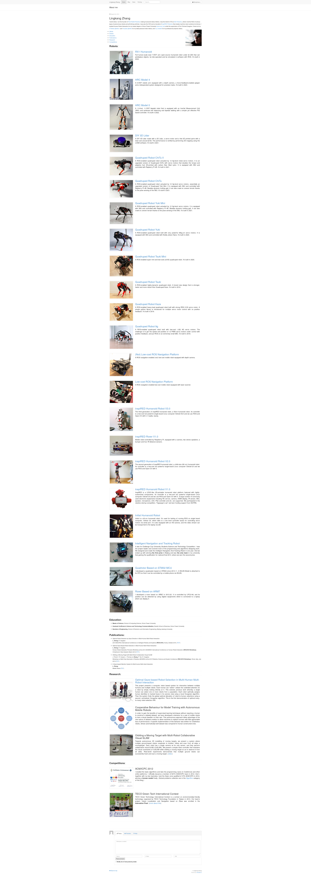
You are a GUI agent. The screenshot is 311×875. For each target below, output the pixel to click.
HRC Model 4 (142, 79)
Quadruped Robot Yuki (147, 229)
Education (112, 36)
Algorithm (189, 778)
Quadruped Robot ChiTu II (149, 157)
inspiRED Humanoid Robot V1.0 (152, 489)
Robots (111, 33)
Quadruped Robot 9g (146, 326)
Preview (128, 833)
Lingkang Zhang (114, 2)
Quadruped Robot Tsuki (148, 282)
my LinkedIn (158, 28)
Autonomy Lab (160, 26)
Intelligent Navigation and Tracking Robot (157, 543)
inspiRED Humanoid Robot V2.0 (152, 461)
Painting (140, 2)
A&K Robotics (178, 22)
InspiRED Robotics (167, 24)
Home (123, 2)
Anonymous (196, 2)
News (133, 2)
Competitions (113, 42)
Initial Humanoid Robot (147, 515)
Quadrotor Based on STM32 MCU (153, 567)
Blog (129, 2)
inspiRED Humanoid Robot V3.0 (152, 408)
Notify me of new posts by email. (127, 862)
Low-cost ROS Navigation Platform (154, 381)
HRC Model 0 (142, 105)
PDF (178, 643)
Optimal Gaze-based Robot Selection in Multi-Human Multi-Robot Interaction (167, 681)
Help (135, 833)
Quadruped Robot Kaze (148, 304)
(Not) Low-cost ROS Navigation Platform (157, 354)
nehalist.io (199, 872)
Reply (120, 833)
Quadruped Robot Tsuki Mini (150, 256)
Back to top (114, 870)
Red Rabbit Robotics (134, 22)
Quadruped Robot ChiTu (148, 181)
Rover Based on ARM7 (147, 591)
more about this (155, 803)
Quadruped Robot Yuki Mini (150, 203)
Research (112, 40)
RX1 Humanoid (143, 51)
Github (111, 31)
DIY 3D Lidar (142, 135)
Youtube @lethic (127, 28)
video (170, 754)
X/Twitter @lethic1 (114, 28)
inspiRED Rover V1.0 (146, 436)
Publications (112, 38)
